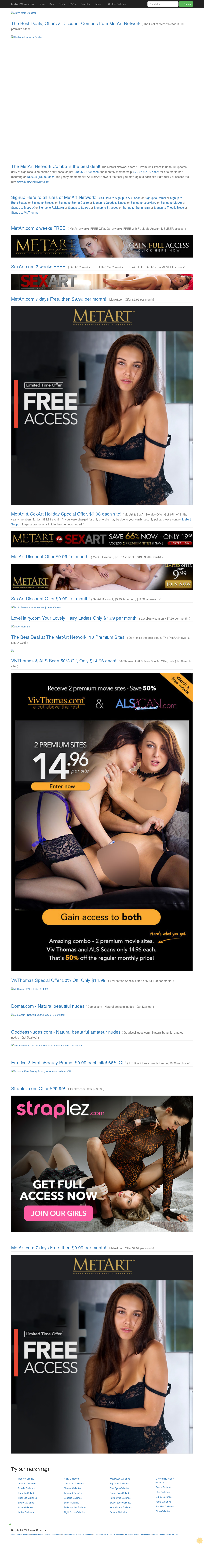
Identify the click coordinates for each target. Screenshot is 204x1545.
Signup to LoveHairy (143, 202)
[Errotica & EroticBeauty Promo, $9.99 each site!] (102, 1071)
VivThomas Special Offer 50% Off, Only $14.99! (59, 980)
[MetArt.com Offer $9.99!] (102, 405)
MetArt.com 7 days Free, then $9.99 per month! (58, 299)
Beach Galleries (163, 1487)
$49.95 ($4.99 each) (87, 172)
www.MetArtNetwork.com (33, 181)
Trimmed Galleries (73, 1493)
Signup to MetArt (171, 202)
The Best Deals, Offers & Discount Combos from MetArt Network (75, 23)
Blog (51, 4)
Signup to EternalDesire (73, 202)
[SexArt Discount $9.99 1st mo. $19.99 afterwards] (102, 607)
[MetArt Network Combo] (102, 650)
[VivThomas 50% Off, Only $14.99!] (102, 989)
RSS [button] (72, 4)
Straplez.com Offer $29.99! (38, 1088)
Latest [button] (98, 4)
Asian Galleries (25, 1507)
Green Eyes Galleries (120, 1493)
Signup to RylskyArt (51, 207)
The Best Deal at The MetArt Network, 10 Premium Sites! (68, 637)
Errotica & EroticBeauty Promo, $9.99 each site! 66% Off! (68, 1062)
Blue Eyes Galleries (119, 1488)
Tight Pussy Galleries (74, 1512)
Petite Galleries (163, 1501)
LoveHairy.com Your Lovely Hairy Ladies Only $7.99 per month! (74, 618)
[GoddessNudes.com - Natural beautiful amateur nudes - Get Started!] (102, 1045)
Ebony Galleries (26, 1502)
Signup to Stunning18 (136, 207)
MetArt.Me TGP (172, 1534)
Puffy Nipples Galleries (75, 1507)
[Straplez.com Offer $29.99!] (102, 1164)
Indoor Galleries (26, 1478)
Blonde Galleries (26, 1488)
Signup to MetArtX (23, 207)
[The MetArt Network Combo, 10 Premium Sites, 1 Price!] (102, 96)
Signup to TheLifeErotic (169, 207)
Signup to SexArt (79, 207)
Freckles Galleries (165, 1506)
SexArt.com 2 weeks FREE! (39, 266)
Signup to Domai (155, 198)
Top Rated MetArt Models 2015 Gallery (77, 1534)
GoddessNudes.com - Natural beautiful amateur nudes (66, 1032)
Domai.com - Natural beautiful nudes (47, 1006)
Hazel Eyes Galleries (120, 1497)
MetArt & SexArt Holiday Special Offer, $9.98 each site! (66, 513)
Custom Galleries (117, 4)
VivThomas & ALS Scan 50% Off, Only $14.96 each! (63, 660)
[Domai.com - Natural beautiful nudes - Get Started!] (102, 1014)
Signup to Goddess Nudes (109, 202)
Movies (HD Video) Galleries (165, 1480)
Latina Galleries (26, 1512)
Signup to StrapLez (106, 207)
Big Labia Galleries (119, 1483)
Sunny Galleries (163, 1496)
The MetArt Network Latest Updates (138, 1534)
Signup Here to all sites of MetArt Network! (53, 197)
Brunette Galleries (27, 1493)
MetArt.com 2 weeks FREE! (39, 228)
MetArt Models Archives (20, 1534)
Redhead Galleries (27, 1497)
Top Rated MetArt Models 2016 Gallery (108, 1534)
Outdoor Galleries (27, 1483)
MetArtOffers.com (22, 4)
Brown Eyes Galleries (120, 1502)
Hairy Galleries (71, 1478)
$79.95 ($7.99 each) (146, 172)
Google (162, 1534)
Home (42, 4)
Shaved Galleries (72, 1488)
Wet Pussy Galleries (120, 1478)
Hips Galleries (163, 1492)
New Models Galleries (121, 1507)
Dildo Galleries (163, 1511)
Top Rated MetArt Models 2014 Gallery (46, 1534)
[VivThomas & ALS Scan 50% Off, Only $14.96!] (102, 822)
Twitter (155, 1534)
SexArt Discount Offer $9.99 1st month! (50, 598)
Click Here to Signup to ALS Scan (119, 198)
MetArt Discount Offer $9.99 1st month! (50, 556)
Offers (62, 4)
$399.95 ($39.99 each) (41, 177)
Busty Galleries (71, 1502)
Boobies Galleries (73, 1497)
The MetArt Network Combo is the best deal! (55, 166)
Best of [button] (85, 4)
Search (187, 4)
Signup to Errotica (43, 202)
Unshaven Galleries (74, 1483)
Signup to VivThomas (24, 212)
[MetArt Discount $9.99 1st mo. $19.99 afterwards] (102, 577)
